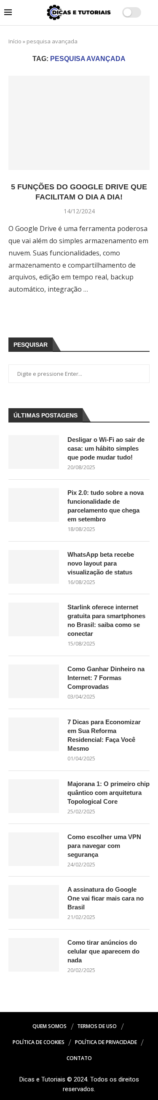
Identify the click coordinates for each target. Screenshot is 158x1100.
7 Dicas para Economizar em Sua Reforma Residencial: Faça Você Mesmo (104, 735)
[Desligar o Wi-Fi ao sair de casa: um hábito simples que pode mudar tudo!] (33, 452)
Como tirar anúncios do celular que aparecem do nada (103, 951)
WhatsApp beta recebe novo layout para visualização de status (100, 563)
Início (14, 41)
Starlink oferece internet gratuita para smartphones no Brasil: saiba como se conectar (106, 620)
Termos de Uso (97, 1026)
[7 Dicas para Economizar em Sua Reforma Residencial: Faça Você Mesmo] (33, 734)
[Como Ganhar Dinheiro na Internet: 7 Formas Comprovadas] (33, 681)
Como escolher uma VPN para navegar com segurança (104, 845)
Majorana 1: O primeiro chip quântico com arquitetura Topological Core (108, 792)
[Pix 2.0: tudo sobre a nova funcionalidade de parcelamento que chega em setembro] (33, 505)
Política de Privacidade (106, 1042)
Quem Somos (49, 1026)
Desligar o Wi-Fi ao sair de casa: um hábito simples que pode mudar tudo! (106, 448)
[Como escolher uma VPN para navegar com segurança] (33, 849)
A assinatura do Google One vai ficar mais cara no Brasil (105, 898)
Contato (79, 1058)
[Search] (149, 13)
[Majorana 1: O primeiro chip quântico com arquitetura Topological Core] (33, 796)
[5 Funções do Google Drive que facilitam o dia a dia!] (79, 123)
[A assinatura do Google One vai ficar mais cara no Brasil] (33, 902)
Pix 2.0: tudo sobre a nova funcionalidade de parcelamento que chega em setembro (105, 506)
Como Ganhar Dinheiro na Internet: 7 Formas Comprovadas (106, 677)
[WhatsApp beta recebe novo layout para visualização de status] (33, 567)
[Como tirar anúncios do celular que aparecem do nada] (33, 955)
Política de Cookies (38, 1042)
